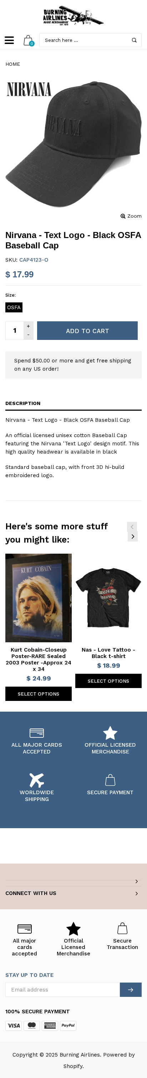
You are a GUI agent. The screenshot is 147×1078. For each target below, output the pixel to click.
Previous (132, 527)
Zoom (134, 216)
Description (22, 403)
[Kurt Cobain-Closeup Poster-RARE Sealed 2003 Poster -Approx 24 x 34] (38, 598)
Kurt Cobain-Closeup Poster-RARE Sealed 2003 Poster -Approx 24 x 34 (38, 659)
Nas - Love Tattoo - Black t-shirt (108, 653)
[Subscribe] (131, 990)
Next (133, 536)
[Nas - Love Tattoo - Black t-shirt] (108, 598)
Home (12, 64)
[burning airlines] (73, 15)
